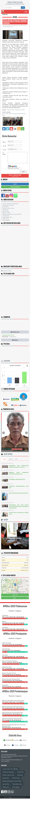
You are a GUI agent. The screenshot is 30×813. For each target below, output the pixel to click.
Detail (14, 598)
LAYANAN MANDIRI (15, 187)
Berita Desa (10, 26)
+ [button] (3, 581)
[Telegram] (15, 128)
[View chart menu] (27, 366)
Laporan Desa (5, 215)
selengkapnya (12, 332)
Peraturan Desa (6, 212)
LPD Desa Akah (15, 538)
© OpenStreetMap (21, 593)
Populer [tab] (11, 459)
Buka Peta (15, 595)
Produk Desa (5, 206)
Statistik (6, 361)
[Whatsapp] (22, 128)
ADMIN (15, 184)
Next (27, 535)
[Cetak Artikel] (19, 128)
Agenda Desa (5, 211)
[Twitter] (7, 128)
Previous (2, 535)
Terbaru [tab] (4, 459)
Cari (23, 7)
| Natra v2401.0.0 (22, 797)
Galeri (5, 520)
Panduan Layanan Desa (8, 208)
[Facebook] (4, 128)
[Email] (11, 128)
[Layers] (27, 581)
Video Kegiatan (6, 220)
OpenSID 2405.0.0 (15, 797)
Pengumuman (5, 218)
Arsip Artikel (7, 454)
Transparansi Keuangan (8, 205)
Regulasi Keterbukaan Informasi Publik (11, 214)
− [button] (3, 583)
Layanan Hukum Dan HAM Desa (10, 203)
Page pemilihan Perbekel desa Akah (16, 110)
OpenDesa (7, 797)
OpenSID (26, 593)
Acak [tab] (16, 459)
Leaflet (15, 593)
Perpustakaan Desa (7, 217)
